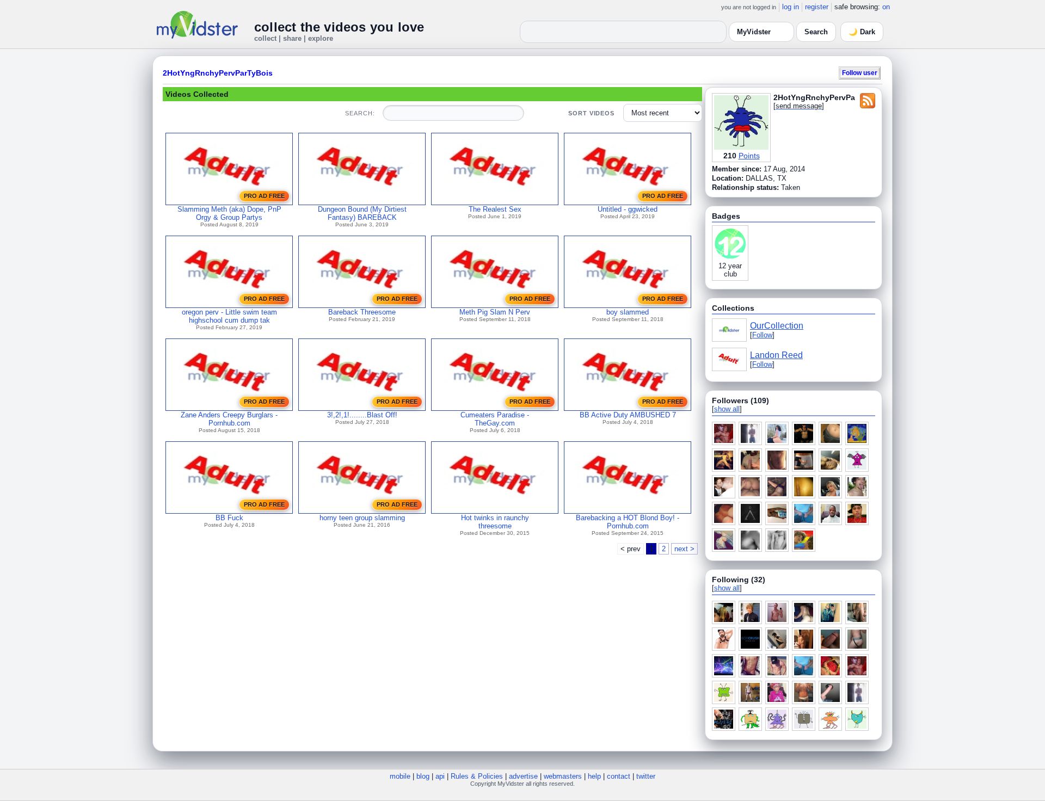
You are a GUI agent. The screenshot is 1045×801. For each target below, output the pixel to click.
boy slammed (627, 312)
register (816, 7)
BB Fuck (229, 518)
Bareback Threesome (362, 312)
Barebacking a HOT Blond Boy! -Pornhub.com (627, 522)
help (594, 776)
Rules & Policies (477, 776)
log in (790, 7)
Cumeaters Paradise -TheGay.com (494, 419)
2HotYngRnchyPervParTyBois (218, 73)
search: (359, 113)
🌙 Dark (862, 32)
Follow (762, 335)
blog (422, 776)
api (440, 776)
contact (618, 776)
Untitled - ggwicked (627, 209)
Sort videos (591, 113)
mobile (400, 776)
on (886, 7)
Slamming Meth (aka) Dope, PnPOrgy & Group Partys (229, 213)
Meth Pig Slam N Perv (494, 312)
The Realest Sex (495, 209)
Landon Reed (776, 355)
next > (684, 549)
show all (727, 409)
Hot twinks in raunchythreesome (495, 522)
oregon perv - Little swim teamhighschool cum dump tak (229, 316)
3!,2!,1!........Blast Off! (362, 415)
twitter (645, 776)
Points (749, 155)
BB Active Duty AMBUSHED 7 (628, 415)
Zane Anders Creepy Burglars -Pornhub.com (229, 419)
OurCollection (776, 325)
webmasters (563, 776)
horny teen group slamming (362, 518)
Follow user (859, 72)
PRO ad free (264, 196)
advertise (523, 776)
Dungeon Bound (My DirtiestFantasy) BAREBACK (362, 213)
